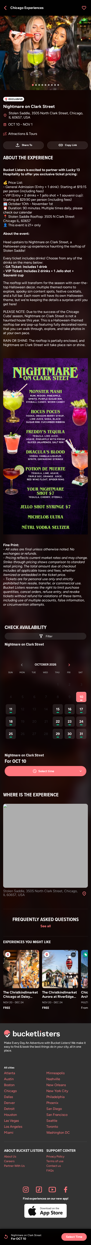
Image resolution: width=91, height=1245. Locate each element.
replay (5, 1236)
